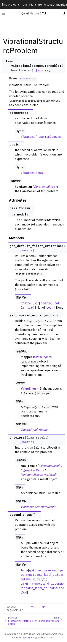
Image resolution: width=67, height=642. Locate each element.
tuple (24, 570)
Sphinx (26, 637)
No (43, 607)
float (55, 303)
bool (49, 307)
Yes (32, 607)
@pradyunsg (41, 637)
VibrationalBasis (32, 173)
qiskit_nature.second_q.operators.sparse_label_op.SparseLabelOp (42, 574)
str (44, 579)
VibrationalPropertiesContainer (42, 136)
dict (39, 579)
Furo (52, 637)
